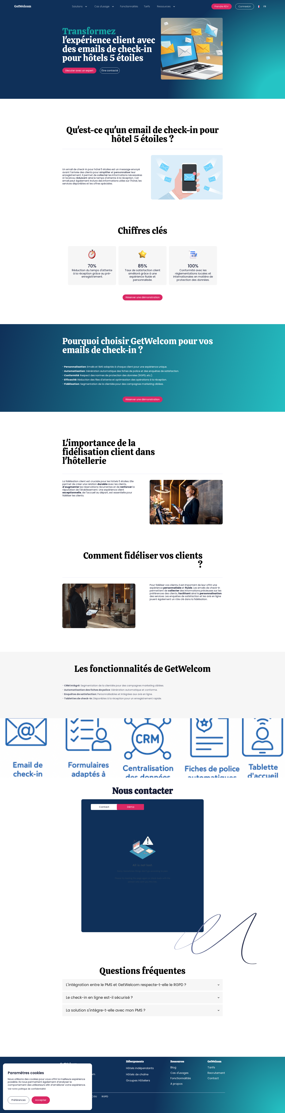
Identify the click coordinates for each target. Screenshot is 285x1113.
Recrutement (216, 1073)
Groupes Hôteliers (138, 1080)
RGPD (105, 1096)
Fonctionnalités (129, 6)
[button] (79, 6)
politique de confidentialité (32, 1089)
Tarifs (147, 6)
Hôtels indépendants (140, 1068)
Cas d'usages (179, 1073)
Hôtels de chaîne (137, 1074)
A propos (176, 1083)
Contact (213, 1078)
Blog (173, 1067)
